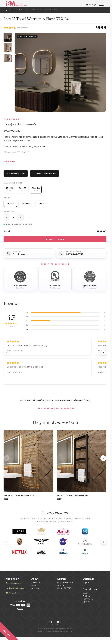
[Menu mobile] (101, 5)
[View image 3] (8, 58)
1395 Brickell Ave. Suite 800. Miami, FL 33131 (65, 585)
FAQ (33, 585)
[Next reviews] (103, 353)
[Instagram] (58, 622)
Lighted (86, 601)
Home (11, 10)
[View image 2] (8, 47)
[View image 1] (8, 37)
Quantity (9, 211)
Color (7, 198)
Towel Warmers (21, 10)
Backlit (86, 593)
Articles (35, 588)
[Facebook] (51, 622)
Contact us (13, 593)
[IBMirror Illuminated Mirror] (16, 3)
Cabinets (87, 596)
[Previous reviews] (7, 353)
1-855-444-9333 (74, 254)
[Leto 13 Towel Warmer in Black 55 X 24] (60, 72)
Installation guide (46, 173)
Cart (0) (93, 5)
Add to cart (56, 239)
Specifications (17, 173)
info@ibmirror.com (17, 588)
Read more (10, 161)
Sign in (86, 582)
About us (35, 582)
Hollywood (88, 599)
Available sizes (13, 183)
